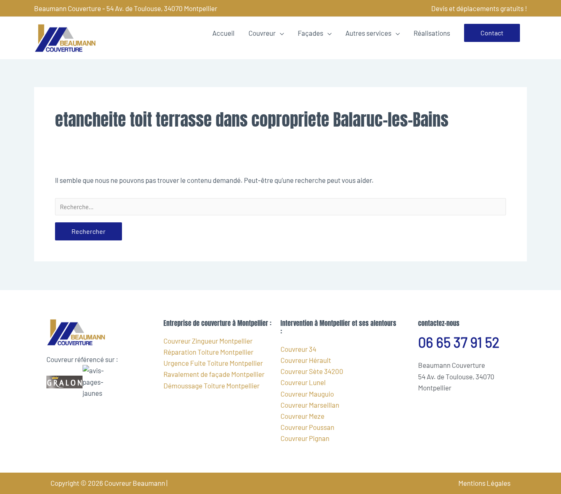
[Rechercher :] (280, 206)
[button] (492, 33)
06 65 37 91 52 (458, 342)
